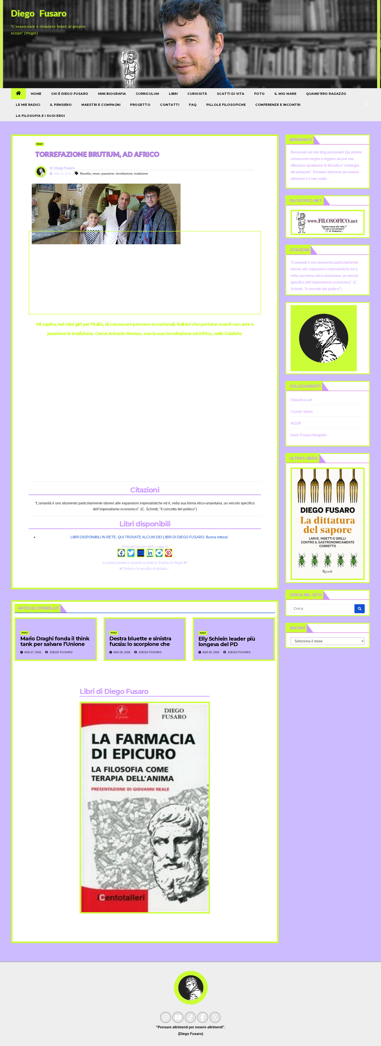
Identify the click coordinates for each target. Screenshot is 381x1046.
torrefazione (124, 173)
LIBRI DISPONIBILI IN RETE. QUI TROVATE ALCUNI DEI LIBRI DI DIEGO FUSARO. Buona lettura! (149, 537)
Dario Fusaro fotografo (309, 435)
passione (107, 173)
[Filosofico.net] (328, 222)
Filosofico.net (301, 400)
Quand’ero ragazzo (326, 94)
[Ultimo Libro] (328, 524)
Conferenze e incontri (278, 105)
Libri (173, 94)
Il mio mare (286, 94)
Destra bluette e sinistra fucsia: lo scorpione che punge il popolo (140, 644)
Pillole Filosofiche (226, 105)
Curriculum (147, 94)
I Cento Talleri (302, 412)
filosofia (85, 173)
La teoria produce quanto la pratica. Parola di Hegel (143, 563)
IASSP (296, 423)
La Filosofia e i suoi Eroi (40, 116)
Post (40, 144)
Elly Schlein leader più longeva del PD (226, 641)
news (96, 173)
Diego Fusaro (64, 168)
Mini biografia (112, 94)
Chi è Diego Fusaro (69, 94)
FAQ (193, 105)
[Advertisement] (145, 273)
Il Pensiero (61, 105)
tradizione (141, 173)
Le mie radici (28, 105)
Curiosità (197, 94)
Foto (259, 94)
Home (36, 94)
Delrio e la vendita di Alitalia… (146, 569)
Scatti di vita (231, 94)
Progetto (140, 105)
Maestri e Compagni (100, 105)
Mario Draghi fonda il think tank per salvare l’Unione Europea (54, 644)
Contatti (169, 105)
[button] (366, 104)
